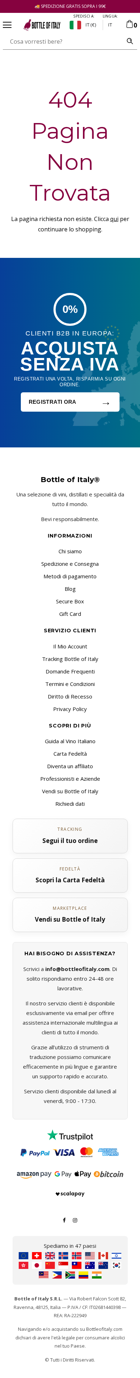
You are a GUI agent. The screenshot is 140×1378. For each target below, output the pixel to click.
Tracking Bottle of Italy (70, 658)
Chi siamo (70, 551)
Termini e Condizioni (70, 683)
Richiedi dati (70, 803)
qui (114, 219)
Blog (70, 588)
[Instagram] (75, 1219)
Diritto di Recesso (70, 696)
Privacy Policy (70, 708)
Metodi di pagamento (70, 576)
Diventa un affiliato (70, 766)
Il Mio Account (70, 646)
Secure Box (70, 601)
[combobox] (63, 41)
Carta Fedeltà (70, 753)
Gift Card (70, 613)
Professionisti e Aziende (70, 778)
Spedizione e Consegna (70, 563)
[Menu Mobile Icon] (7, 25)
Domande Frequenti (70, 671)
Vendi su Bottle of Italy (70, 791)
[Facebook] (64, 1219)
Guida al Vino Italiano (70, 741)
